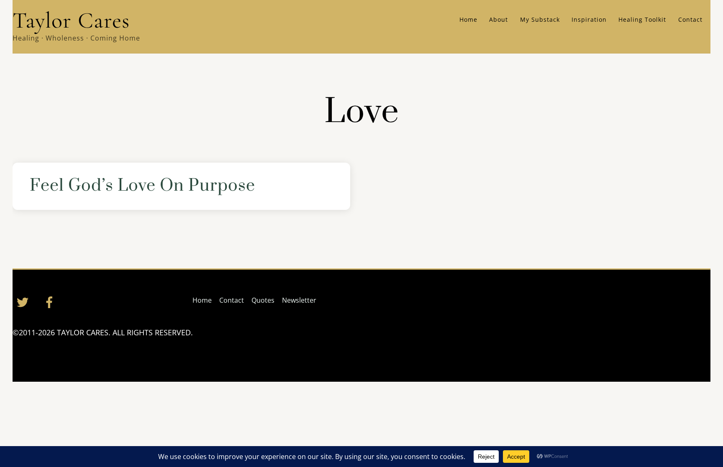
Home (468, 19)
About (498, 19)
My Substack (540, 19)
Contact (690, 19)
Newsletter (299, 300)
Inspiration (589, 19)
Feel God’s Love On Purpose (142, 185)
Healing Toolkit (642, 19)
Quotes (262, 300)
